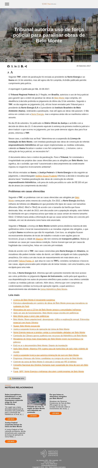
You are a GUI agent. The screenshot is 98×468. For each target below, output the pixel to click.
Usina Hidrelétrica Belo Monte (53, 289)
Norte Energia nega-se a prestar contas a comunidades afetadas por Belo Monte (49, 332)
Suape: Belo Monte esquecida (26, 326)
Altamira (39, 239)
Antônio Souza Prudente (46, 176)
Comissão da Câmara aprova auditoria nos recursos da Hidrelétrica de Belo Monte (50, 336)
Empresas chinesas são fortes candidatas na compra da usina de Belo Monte (47, 358)
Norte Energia (37, 114)
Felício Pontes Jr (26, 261)
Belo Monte (59, 98)
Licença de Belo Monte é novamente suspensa (34, 300)
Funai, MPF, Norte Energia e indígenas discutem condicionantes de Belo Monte (48, 371)
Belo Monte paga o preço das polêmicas (31, 316)
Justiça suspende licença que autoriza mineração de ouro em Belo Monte (46, 355)
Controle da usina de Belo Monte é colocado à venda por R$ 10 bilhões (44, 362)
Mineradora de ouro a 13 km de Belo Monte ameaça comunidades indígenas (47, 310)
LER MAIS (11, 419)
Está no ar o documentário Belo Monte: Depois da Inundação (40, 345)
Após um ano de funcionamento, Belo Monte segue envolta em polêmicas (46, 313)
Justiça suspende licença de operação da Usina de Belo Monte (41, 329)
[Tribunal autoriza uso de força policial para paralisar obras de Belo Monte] (26, 66)
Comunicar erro (16, 378)
